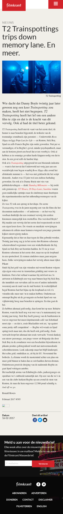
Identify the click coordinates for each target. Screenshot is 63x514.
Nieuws (8, 22)
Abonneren (19, 493)
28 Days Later (35, 188)
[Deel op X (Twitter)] (40, 420)
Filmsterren (24, 506)
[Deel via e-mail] (45, 420)
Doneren (12, 499)
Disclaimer (45, 499)
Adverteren (38, 493)
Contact (28, 499)
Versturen (43, 464)
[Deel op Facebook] (35, 420)
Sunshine (47, 188)
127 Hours (23, 188)
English (42, 506)
